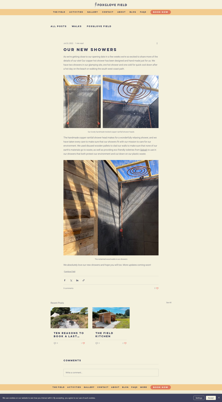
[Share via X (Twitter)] (71, 280)
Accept (211, 398)
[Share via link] (83, 280)
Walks (77, 26)
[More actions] (157, 43)
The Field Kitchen (104, 334)
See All (168, 302)
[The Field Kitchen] (111, 317)
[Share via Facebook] (64, 280)
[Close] (218, 398)
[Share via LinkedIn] (77, 280)
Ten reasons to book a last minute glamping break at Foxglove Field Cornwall (69, 334)
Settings (199, 398)
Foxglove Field (99, 26)
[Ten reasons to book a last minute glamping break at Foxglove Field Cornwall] (69, 317)
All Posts (59, 26)
